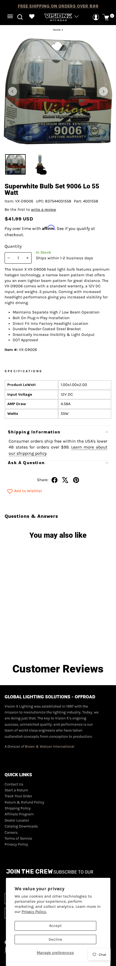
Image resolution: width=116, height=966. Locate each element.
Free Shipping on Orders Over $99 (58, 6)
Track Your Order (18, 796)
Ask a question (26, 462)
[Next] (103, 91)
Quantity (13, 246)
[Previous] (12, 91)
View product (32, 640)
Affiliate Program (19, 814)
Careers (11, 832)
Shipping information (34, 431)
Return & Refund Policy (24, 802)
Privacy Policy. (34, 911)
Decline (55, 939)
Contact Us (14, 784)
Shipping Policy (18, 808)
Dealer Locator (17, 820)
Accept (55, 925)
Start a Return (16, 790)
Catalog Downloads (21, 826)
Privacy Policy (16, 844)
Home (57, 30)
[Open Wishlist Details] (32, 17)
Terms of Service (18, 838)
